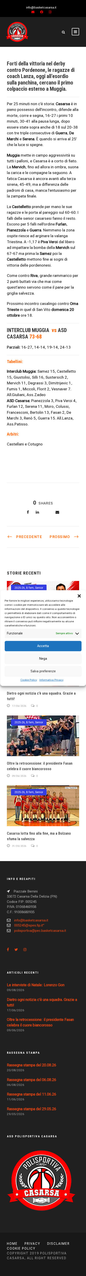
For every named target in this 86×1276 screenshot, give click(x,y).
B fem (30, 587)
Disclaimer (58, 1243)
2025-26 (19, 587)
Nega (43, 658)
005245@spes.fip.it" (29, 925)
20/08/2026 (15, 1070)
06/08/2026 (15, 1085)
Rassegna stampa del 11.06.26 (31, 1094)
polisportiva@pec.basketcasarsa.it (40, 931)
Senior (39, 587)
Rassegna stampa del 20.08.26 (31, 1065)
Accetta (43, 646)
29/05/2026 (15, 1114)
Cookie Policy (28, 680)
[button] (79, 596)
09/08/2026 (15, 990)
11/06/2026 (15, 1099)
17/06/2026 (19, 705)
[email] (32, 12)
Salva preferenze (43, 671)
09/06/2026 (19, 776)
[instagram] (50, 12)
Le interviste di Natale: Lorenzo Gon (35, 985)
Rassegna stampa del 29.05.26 (31, 1109)
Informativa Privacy (51, 680)
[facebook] (41, 12)
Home (12, 1243)
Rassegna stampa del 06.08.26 (31, 1080)
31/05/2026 (19, 846)
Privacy (32, 1243)
